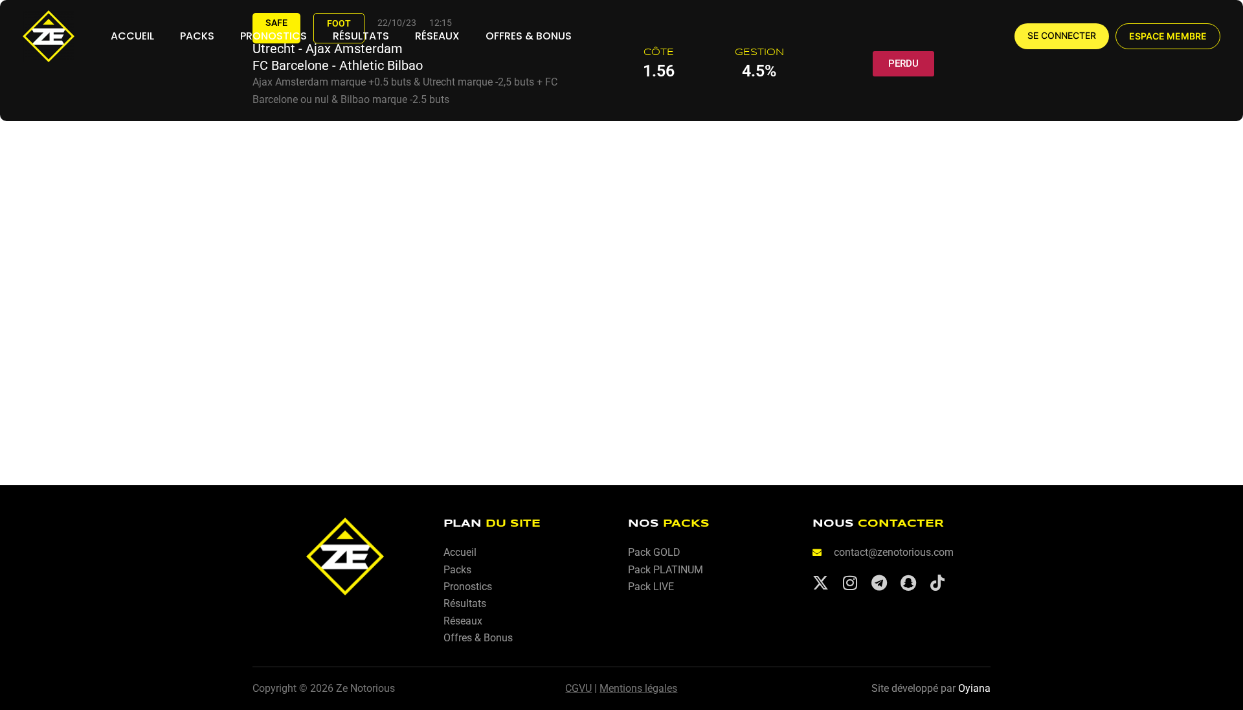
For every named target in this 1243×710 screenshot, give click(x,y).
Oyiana (974, 688)
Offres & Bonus (529, 36)
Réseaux (437, 36)
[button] (1167, 36)
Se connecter (1061, 35)
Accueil (132, 36)
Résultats (361, 36)
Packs (197, 36)
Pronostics (273, 36)
